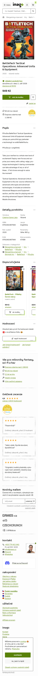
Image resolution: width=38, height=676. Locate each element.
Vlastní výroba (10, 378)
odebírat (29, 501)
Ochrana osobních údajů (11, 610)
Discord (8, 552)
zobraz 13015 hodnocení (12, 401)
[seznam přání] (33, 97)
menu (8, 5)
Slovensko (9, 594)
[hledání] (33, 11)
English (7, 596)
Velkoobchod (7, 615)
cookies (23, 641)
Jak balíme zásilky (9, 581)
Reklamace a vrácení (10, 584)
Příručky (19, 249)
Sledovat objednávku (10, 586)
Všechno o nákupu (9, 576)
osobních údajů (30, 508)
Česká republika (11, 591)
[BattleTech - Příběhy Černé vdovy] (15, 291)
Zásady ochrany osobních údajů (17, 667)
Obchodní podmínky (10, 608)
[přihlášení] (27, 4)
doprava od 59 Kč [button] (9, 86)
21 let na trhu (10, 374)
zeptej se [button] (32, 103)
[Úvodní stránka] (3, 17)
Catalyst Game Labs (10, 217)
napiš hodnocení (20, 338)
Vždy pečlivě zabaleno (13, 381)
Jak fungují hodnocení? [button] (11, 345)
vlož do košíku (17, 97)
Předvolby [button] (16, 649)
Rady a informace (9, 613)
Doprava (5, 579)
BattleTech (33, 17)
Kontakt (5, 632)
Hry (25, 17)
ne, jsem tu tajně (18, 661)
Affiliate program (8, 620)
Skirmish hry (9, 254)
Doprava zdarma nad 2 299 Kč (16, 367)
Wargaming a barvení (14, 17)
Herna (4, 637)
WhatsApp (9, 554)
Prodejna (5, 634)
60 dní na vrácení (11, 371)
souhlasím (18, 655)
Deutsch (8, 598)
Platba (13, 579)
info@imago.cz (10, 549)
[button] (19, 128)
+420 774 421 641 (12, 544)
